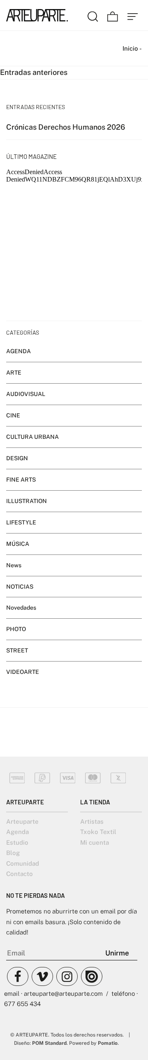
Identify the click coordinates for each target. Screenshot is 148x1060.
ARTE (13, 372)
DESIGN (17, 457)
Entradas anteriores (33, 72)
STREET (17, 650)
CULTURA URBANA (32, 436)
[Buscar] (92, 15)
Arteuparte (22, 821)
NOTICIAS (19, 586)
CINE (13, 415)
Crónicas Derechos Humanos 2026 (65, 126)
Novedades (21, 607)
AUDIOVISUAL (25, 394)
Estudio (17, 842)
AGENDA (18, 351)
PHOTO (16, 629)
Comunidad (22, 863)
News (13, 564)
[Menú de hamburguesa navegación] (132, 15)
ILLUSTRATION (26, 500)
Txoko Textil (98, 831)
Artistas (92, 821)
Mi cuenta (94, 842)
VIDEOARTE (22, 672)
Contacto (19, 873)
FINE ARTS (21, 479)
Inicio (130, 48)
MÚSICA (17, 543)
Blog (13, 852)
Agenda (17, 831)
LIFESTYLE (21, 522)
